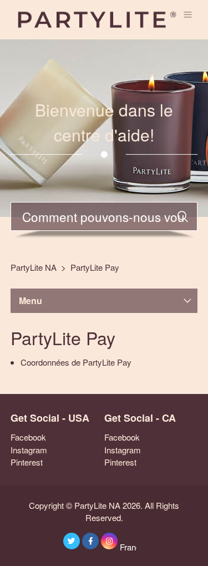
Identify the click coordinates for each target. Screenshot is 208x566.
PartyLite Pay (94, 267)
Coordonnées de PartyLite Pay (76, 362)
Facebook (28, 437)
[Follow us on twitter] (71, 541)
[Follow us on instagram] (109, 541)
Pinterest (27, 462)
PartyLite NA (34, 267)
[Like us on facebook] (90, 541)
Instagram (29, 450)
